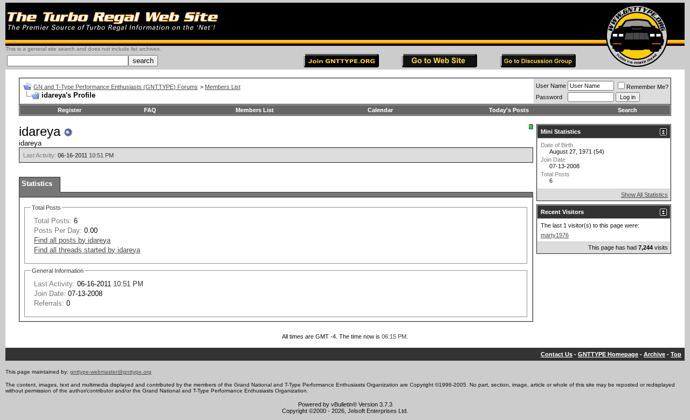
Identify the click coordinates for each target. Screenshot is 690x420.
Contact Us (556, 354)
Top (676, 354)
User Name (551, 85)
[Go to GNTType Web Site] (439, 65)
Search (627, 110)
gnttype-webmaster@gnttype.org (110, 372)
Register (69, 110)
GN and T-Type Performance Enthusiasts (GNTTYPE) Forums (115, 87)
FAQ (150, 110)
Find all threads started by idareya (87, 250)
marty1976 (555, 235)
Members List (222, 87)
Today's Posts (509, 110)
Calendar (380, 110)
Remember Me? (647, 87)
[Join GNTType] (341, 65)
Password (549, 97)
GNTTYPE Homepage (608, 354)
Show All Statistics (644, 194)
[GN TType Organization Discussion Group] (538, 65)
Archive (654, 354)
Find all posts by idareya (72, 240)
